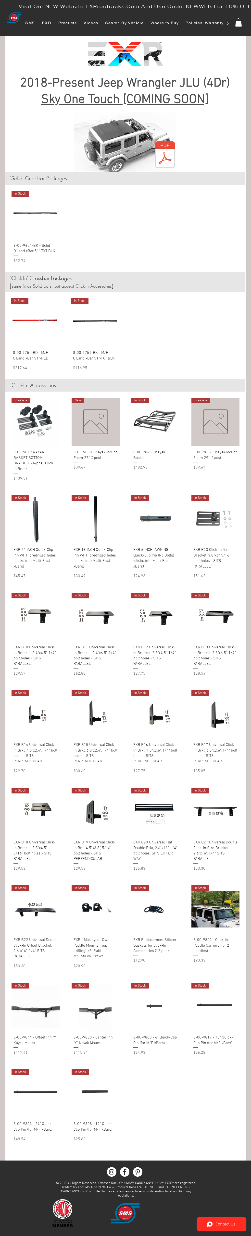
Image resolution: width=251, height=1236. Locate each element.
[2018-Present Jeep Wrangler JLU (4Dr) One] (165, 155)
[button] (238, 22)
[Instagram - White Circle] (111, 1172)
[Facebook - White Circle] (124, 1172)
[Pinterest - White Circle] (137, 1172)
